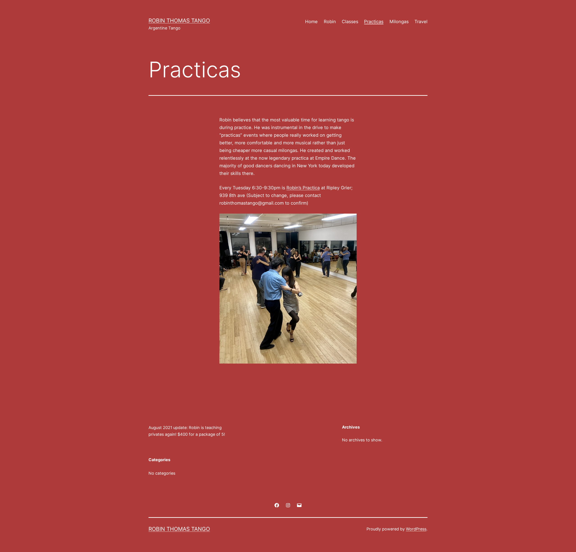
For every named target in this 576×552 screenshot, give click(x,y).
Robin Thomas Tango (179, 20)
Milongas (399, 21)
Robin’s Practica (303, 187)
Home (311, 21)
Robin (330, 21)
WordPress (416, 529)
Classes (350, 21)
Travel (421, 21)
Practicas (373, 21)
